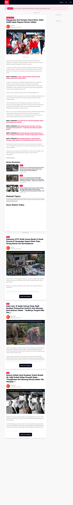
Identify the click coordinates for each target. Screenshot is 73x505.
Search (66, 2)
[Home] (7, 2)
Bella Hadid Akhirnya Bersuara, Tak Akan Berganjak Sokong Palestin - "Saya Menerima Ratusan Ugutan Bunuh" (24, 127)
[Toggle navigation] (70, 2)
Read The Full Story (25, 296)
